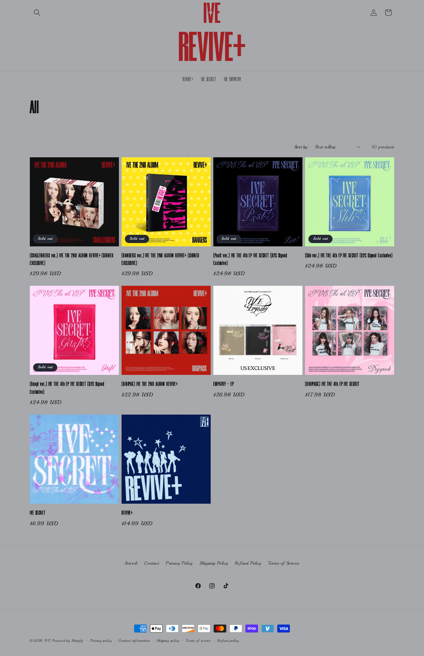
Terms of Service (283, 563)
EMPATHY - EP (223, 384)
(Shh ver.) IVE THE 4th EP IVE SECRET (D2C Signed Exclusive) (349, 255)
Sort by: (301, 147)
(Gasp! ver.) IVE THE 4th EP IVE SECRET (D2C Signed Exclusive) (67, 388)
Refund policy (228, 640)
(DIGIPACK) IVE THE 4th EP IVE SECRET (332, 384)
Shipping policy (168, 640)
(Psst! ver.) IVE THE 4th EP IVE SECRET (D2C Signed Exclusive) (250, 259)
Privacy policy (101, 640)
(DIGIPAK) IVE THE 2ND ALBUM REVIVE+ (150, 384)
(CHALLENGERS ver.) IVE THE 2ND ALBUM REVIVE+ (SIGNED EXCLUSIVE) (72, 259)
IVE (47, 640)
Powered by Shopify (67, 640)
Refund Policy (248, 563)
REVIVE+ (127, 513)
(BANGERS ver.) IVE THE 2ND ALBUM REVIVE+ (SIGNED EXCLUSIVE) (160, 259)
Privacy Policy (179, 563)
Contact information (134, 640)
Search (131, 563)
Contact (151, 563)
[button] (37, 12)
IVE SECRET (37, 513)
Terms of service (198, 640)
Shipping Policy (213, 563)
